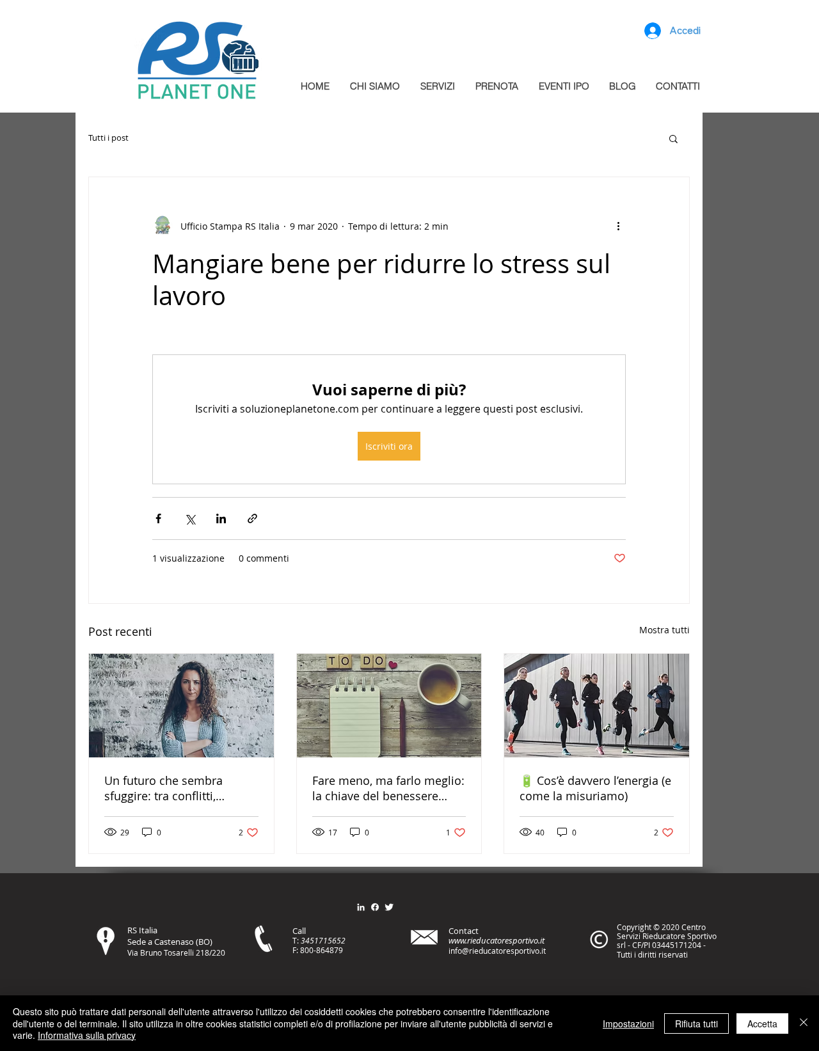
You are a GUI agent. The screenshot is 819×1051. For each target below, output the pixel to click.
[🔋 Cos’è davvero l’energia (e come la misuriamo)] (596, 705)
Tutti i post (108, 138)
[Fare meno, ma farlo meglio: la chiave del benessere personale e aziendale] (389, 705)
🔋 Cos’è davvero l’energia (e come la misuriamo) (595, 788)
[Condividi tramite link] (252, 518)
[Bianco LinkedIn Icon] (361, 907)
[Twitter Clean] (389, 907)
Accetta (762, 1023)
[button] (673, 138)
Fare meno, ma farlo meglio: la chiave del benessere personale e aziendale (388, 788)
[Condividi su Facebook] (158, 518)
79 (338, 950)
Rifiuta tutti (696, 1023)
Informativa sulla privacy (87, 1035)
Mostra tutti (664, 630)
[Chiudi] (803, 1023)
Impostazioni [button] (628, 1023)
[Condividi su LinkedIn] (221, 518)
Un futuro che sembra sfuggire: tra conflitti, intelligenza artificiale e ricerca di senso (166, 788)
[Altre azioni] (618, 225)
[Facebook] (375, 907)
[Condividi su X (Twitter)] (190, 518)
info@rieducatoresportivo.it (497, 950)
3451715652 (323, 940)
